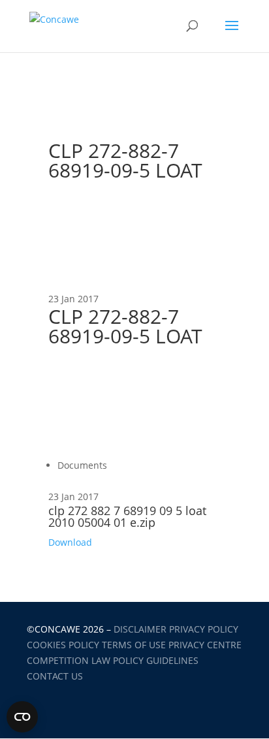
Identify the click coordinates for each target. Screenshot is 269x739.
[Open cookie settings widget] (22, 716)
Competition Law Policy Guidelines (112, 660)
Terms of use (134, 644)
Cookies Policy (63, 644)
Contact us (55, 676)
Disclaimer (140, 629)
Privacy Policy (203, 629)
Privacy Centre (205, 644)
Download (70, 542)
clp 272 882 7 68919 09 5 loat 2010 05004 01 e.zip (127, 516)
